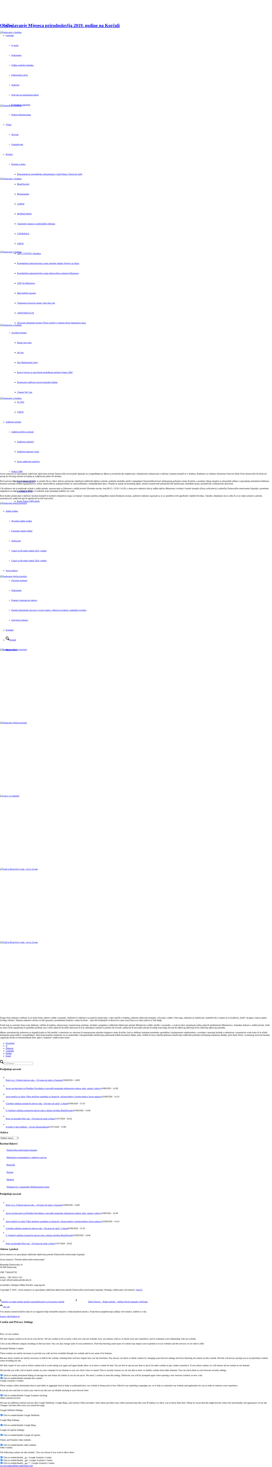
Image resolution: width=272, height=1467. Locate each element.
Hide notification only (23, 1465)
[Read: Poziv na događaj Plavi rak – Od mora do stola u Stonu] (8, 1116)
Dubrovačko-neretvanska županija (22, 1150)
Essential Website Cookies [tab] (12, 1348)
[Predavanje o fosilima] (136, 67)
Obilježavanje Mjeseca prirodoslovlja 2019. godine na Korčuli (60, 25)
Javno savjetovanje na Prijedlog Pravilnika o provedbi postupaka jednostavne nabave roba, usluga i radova (53, 1088)
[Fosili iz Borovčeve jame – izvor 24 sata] (136, 904)
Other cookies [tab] (6, 1447)
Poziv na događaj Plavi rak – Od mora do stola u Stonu (30, 1118)
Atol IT (139, 1290)
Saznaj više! (5, 1316)
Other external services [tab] (10, 1398)
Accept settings (7, 1465)
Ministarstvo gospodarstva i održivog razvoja (27, 1157)
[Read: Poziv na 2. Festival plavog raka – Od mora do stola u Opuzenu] (8, 1077)
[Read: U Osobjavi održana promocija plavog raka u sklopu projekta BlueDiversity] (7, 1108)
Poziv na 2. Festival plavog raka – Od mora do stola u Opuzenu (34, 1080)
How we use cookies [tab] (9, 1334)
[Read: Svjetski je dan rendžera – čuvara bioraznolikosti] (8, 1124)
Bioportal (11, 1165)
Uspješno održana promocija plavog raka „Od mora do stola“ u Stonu (37, 1103)
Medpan (10, 1179)
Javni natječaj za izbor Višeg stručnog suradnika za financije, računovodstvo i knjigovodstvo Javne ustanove (54, 1096)
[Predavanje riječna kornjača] (136, 538)
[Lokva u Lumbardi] (136, 831)
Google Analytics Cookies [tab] (12, 1381)
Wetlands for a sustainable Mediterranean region (28, 1187)
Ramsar (10, 1172)
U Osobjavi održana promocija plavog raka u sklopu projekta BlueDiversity (39, 1110)
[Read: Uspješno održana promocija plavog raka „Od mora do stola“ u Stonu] (7, 1101)
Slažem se (15, 1316)
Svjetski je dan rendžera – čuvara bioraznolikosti (27, 1127)
